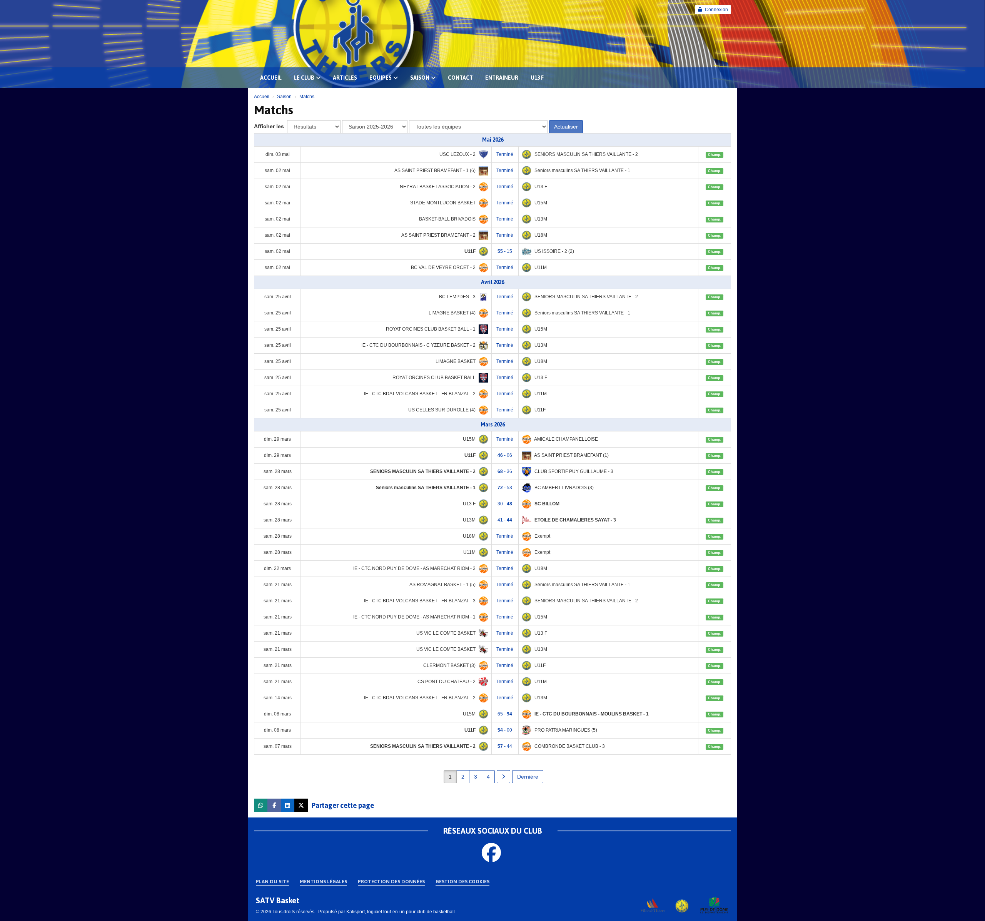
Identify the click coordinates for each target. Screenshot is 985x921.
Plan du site (272, 881)
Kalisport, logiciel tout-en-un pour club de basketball (400, 911)
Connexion (716, 9)
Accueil (271, 78)
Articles (345, 78)
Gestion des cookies (462, 881)
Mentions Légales (323, 881)
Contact (460, 78)
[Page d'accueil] (683, 904)
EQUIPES (380, 78)
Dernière (527, 777)
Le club (304, 78)
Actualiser (566, 127)
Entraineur (501, 78)
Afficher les (269, 126)
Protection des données (391, 881)
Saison (419, 78)
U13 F (537, 78)
